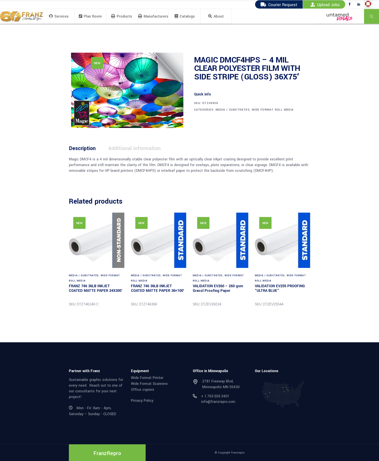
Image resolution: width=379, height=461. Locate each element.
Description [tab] (82, 148)
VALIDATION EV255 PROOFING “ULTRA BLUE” (280, 288)
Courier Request (282, 5)
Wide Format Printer (147, 377)
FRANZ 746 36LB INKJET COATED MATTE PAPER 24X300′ (95, 288)
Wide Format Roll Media (273, 110)
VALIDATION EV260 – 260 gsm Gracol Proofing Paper (218, 288)
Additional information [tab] (134, 148)
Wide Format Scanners (149, 383)
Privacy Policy (142, 400)
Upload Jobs (328, 5)
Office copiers (142, 389)
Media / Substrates (233, 110)
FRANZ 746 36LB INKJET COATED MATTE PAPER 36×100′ (157, 288)
